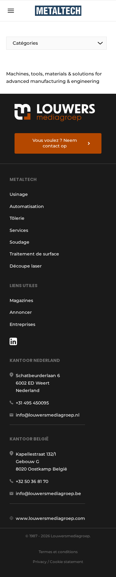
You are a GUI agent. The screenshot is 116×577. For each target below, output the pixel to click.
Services (19, 230)
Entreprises (22, 324)
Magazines (21, 300)
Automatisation (27, 206)
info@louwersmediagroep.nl (47, 415)
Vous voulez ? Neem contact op (54, 143)
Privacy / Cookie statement (58, 561)
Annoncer (21, 312)
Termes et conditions (58, 551)
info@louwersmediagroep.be (48, 493)
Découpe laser (26, 266)
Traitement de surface (34, 254)
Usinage (19, 194)
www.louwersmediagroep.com (50, 518)
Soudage (19, 242)
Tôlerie (17, 218)
